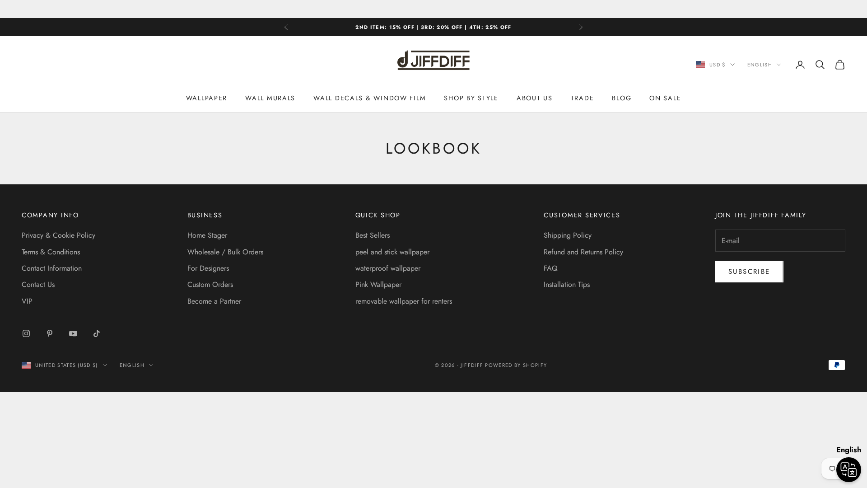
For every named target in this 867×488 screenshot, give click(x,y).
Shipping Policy (568, 235)
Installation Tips (567, 284)
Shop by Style (471, 98)
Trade (582, 98)
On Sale (665, 98)
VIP (27, 301)
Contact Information (52, 268)
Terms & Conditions (51, 252)
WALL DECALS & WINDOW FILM (369, 98)
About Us (535, 98)
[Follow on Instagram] (26, 333)
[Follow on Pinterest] (49, 333)
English (759, 64)
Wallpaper (207, 98)
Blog (621, 98)
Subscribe (749, 272)
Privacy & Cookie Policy (58, 235)
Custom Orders (210, 284)
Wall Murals (270, 98)
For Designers (208, 268)
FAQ (551, 268)
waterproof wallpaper (387, 268)
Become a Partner (214, 301)
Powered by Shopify (516, 365)
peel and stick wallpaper (392, 252)
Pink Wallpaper (378, 284)
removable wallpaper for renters (403, 301)
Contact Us (38, 284)
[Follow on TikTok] (96, 333)
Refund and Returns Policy (583, 252)
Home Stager (207, 235)
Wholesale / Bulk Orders (225, 252)
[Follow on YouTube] (73, 333)
